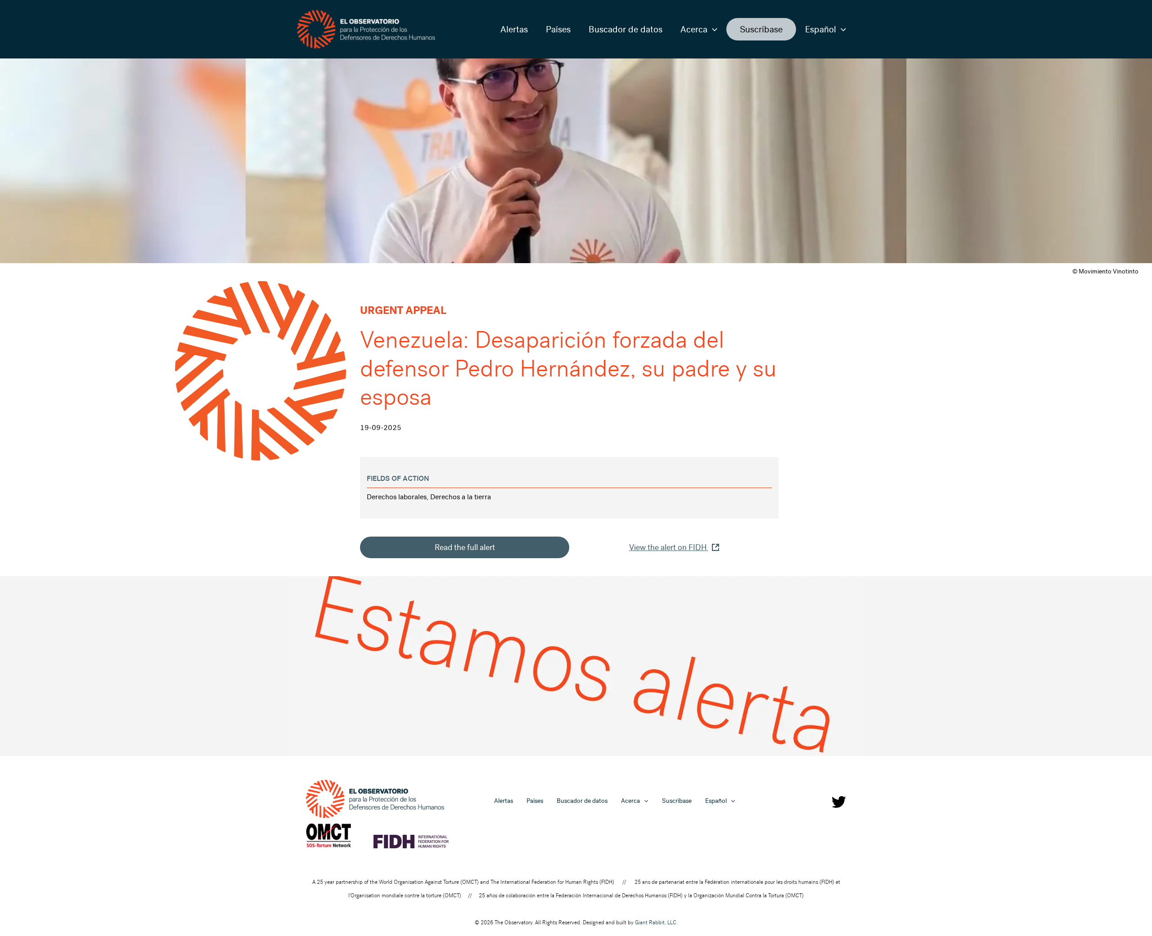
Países (558, 29)
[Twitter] (839, 802)
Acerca (693, 29)
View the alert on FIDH (668, 547)
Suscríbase (761, 29)
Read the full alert (465, 547)
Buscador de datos (625, 29)
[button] (712, 29)
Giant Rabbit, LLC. (656, 922)
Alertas (514, 29)
